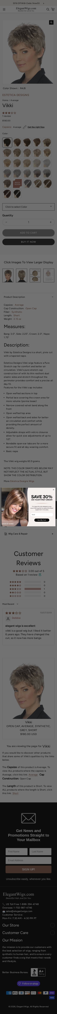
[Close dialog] (53, 489)
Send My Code (42, 520)
